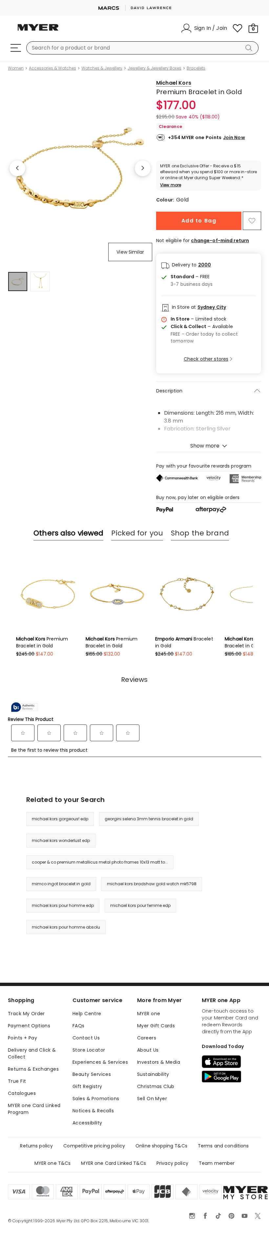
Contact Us (86, 1038)
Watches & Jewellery (101, 68)
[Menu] (15, 48)
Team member (217, 1163)
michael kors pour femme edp (140, 905)
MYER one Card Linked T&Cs (113, 1163)
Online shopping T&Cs (161, 1146)
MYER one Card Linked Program (34, 1109)
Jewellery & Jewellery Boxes (154, 68)
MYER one (148, 1013)
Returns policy (36, 1146)
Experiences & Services (100, 1062)
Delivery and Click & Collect (32, 1053)
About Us (147, 1050)
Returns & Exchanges (33, 1069)
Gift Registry (87, 1086)
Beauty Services (91, 1074)
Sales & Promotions (95, 1098)
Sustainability (153, 1074)
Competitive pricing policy (94, 1146)
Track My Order (26, 1013)
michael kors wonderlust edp (61, 840)
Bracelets (196, 68)
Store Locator (88, 1050)
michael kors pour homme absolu (66, 927)
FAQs (78, 1025)
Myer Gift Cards (156, 1025)
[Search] (250, 48)
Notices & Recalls (93, 1110)
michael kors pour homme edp (63, 905)
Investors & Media (158, 1062)
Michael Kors (173, 83)
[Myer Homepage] (38, 31)
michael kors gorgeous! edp (60, 819)
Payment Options (29, 1025)
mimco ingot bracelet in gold (61, 884)
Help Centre (86, 1013)
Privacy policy (172, 1163)
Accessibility (87, 1123)
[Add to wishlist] (252, 221)
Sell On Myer (152, 1098)
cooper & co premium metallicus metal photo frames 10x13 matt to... (100, 862)
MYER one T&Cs (52, 1163)
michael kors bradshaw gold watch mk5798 (152, 884)
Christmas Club (156, 1086)
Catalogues (22, 1093)
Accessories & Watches (52, 68)
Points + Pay (22, 1038)
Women (16, 68)
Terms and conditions (223, 1146)
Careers (146, 1038)
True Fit (17, 1081)
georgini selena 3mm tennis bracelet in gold (149, 819)
